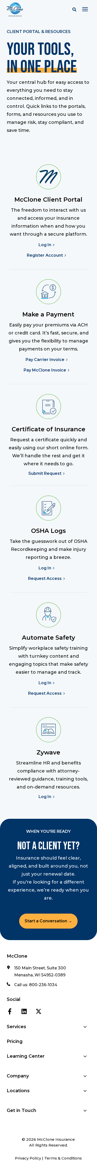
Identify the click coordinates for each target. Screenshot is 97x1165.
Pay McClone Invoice (45, 370)
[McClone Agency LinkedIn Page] (24, 1010)
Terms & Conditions (63, 1158)
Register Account (45, 255)
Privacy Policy (28, 1158)
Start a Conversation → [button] (48, 921)
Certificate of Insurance (48, 429)
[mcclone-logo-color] (30, 9)
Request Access (45, 579)
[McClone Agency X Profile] (39, 1010)
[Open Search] (75, 10)
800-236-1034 (43, 984)
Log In (45, 245)
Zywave (48, 752)
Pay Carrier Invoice (45, 360)
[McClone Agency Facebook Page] (10, 1010)
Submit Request (44, 474)
